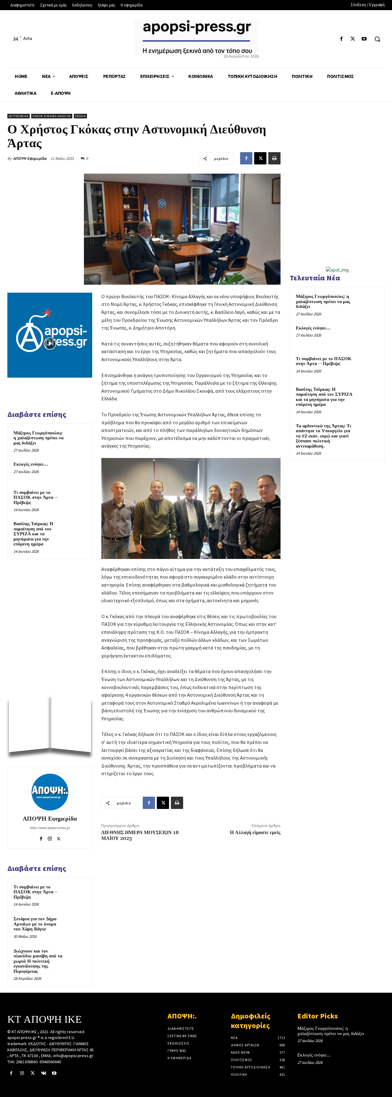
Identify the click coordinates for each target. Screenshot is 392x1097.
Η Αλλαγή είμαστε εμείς (255, 832)
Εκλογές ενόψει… (30, 464)
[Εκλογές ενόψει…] (76, 470)
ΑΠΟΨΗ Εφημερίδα (30, 158)
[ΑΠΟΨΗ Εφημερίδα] (50, 792)
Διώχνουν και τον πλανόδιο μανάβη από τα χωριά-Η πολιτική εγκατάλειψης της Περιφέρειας (37, 961)
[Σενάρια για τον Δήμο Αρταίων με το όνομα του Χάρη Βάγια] (76, 924)
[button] (377, 39)
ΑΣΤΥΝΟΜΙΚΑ (18, 116)
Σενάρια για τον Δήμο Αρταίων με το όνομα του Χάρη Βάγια (35, 924)
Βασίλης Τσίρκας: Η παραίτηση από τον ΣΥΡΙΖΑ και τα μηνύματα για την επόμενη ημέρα (33, 534)
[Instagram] (49, 837)
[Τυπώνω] (274, 158)
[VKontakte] (43, 1073)
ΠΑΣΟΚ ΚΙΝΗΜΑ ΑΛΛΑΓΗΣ (51, 116)
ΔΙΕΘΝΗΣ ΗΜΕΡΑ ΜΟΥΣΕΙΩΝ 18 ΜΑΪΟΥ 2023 (140, 835)
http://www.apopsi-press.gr (50, 828)
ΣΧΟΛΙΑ (80, 116)
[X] (353, 39)
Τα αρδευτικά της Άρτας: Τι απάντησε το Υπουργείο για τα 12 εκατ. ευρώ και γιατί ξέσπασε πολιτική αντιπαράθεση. (323, 436)
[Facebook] (341, 39)
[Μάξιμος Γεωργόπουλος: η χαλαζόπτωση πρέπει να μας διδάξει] (76, 438)
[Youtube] (364, 39)
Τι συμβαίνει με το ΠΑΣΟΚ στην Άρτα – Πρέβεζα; (35, 498)
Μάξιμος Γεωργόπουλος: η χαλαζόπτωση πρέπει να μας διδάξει (38, 438)
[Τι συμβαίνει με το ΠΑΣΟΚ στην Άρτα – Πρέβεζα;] (76, 498)
